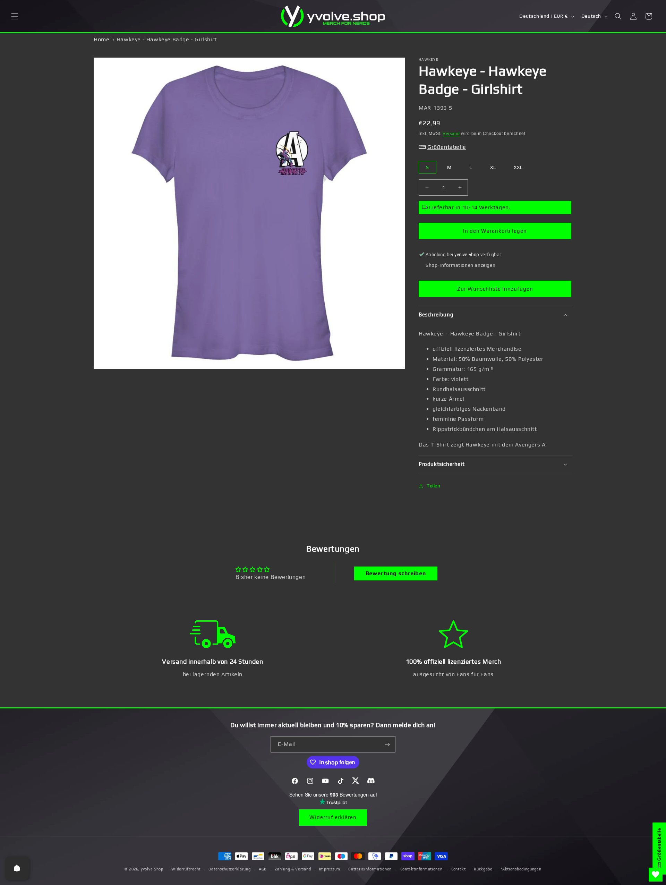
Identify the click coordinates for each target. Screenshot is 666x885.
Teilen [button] (434, 485)
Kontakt (458, 869)
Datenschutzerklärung (229, 869)
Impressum (329, 869)
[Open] (17, 868)
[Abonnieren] (387, 744)
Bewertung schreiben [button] (396, 573)
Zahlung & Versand (293, 869)
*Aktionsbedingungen (521, 869)
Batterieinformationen (370, 869)
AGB (263, 869)
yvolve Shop (152, 869)
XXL (518, 167)
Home (101, 39)
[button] (14, 16)
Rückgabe (483, 869)
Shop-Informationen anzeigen (460, 265)
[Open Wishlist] (656, 875)
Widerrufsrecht (185, 869)
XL (493, 167)
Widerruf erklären (333, 817)
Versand (451, 133)
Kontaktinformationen (421, 869)
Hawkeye (428, 59)
